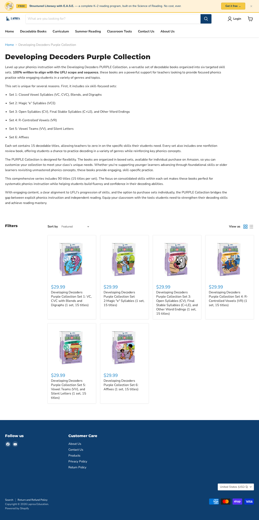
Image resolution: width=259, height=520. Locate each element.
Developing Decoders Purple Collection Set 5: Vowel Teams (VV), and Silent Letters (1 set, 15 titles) (68, 389)
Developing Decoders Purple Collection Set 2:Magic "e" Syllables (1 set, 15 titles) (124, 298)
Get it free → (233, 6)
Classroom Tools (119, 31)
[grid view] (245, 226)
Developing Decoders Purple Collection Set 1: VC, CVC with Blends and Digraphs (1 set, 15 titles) (71, 298)
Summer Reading (88, 31)
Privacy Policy (77, 461)
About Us (167, 31)
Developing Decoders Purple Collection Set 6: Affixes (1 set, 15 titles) (121, 384)
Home (9, 31)
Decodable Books (33, 31)
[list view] (251, 226)
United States (234, 487)
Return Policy (77, 467)
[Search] (206, 19)
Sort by (53, 226)
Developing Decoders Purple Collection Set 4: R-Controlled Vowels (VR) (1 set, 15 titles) (228, 298)
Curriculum (61, 31)
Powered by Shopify (17, 508)
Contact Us (146, 31)
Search (9, 500)
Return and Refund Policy (33, 500)
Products (74, 456)
